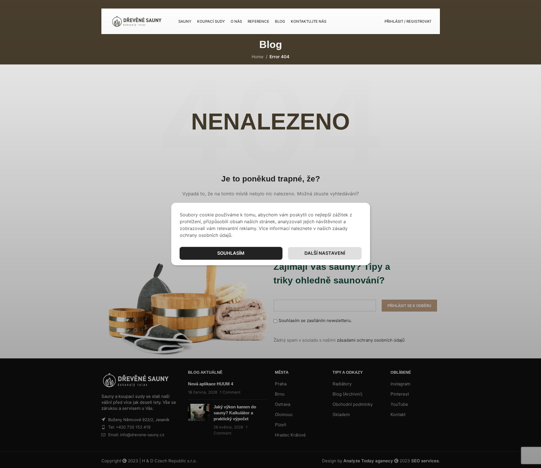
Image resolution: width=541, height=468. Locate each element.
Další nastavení (324, 253)
